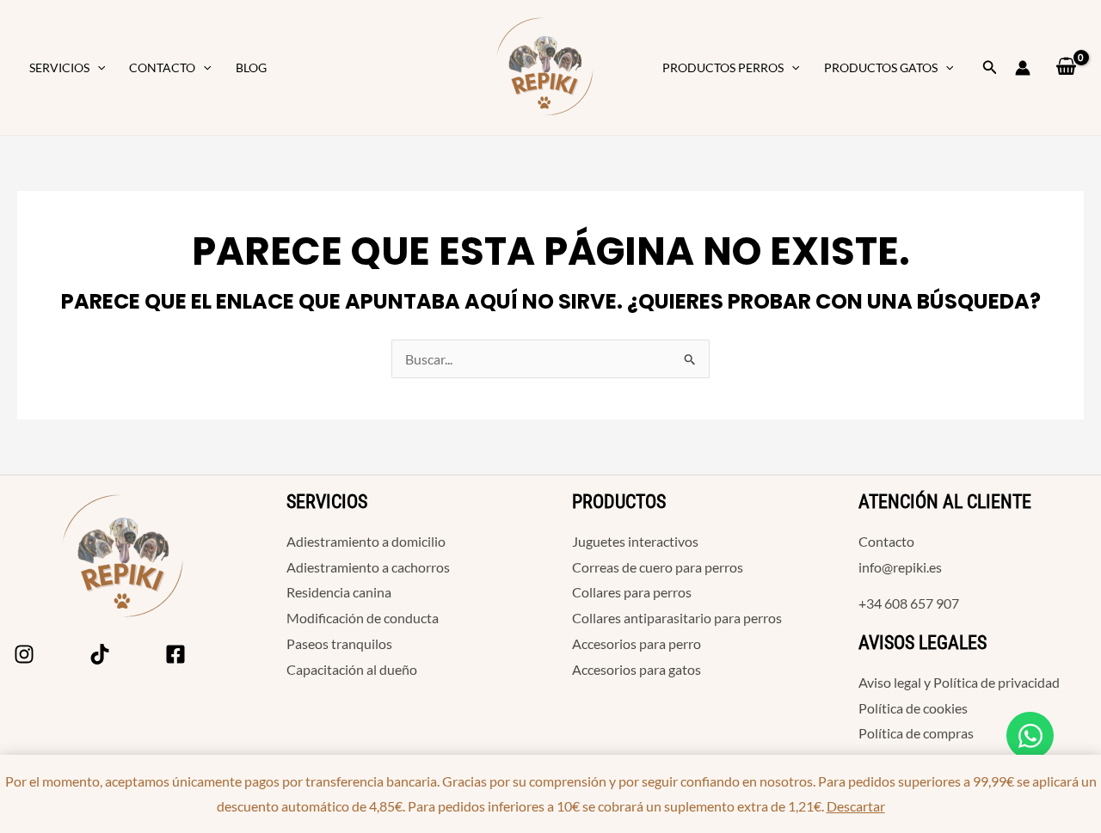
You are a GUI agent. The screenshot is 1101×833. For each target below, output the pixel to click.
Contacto (162, 67)
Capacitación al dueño (351, 669)
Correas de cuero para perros (657, 567)
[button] (97, 68)
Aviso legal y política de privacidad (516, 509)
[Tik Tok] (100, 654)
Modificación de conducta (362, 617)
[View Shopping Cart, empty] (1066, 67)
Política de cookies (389, 509)
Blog (251, 67)
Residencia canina (338, 592)
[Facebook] (175, 654)
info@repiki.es (900, 567)
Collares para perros (632, 592)
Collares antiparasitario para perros (677, 617)
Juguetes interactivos (635, 541)
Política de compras (916, 733)
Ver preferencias (686, 473)
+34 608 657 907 (908, 603)
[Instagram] (24, 654)
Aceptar (404, 473)
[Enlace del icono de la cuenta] (1022, 68)
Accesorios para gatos (636, 669)
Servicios (59, 67)
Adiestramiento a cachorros (368, 567)
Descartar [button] (856, 806)
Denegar (540, 473)
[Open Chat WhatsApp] (1030, 735)
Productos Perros (723, 67)
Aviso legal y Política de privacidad (959, 682)
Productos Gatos (881, 67)
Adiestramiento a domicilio (366, 541)
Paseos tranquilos (339, 643)
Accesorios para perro (636, 643)
